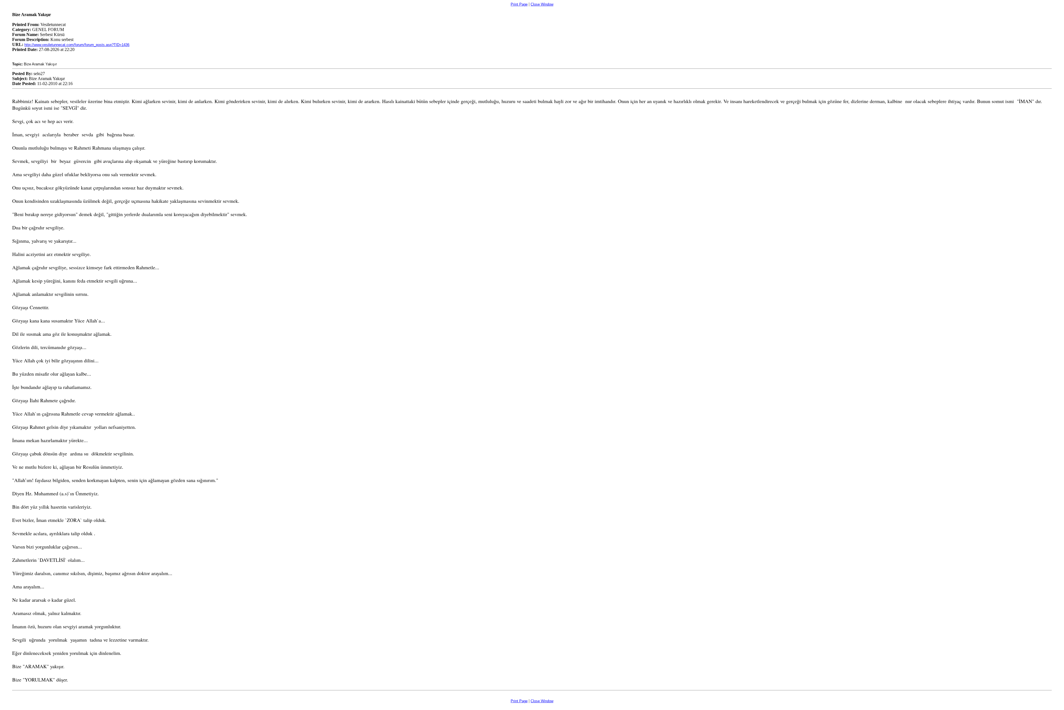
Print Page (519, 4)
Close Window (542, 4)
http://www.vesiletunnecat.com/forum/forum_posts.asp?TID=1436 (76, 45)
